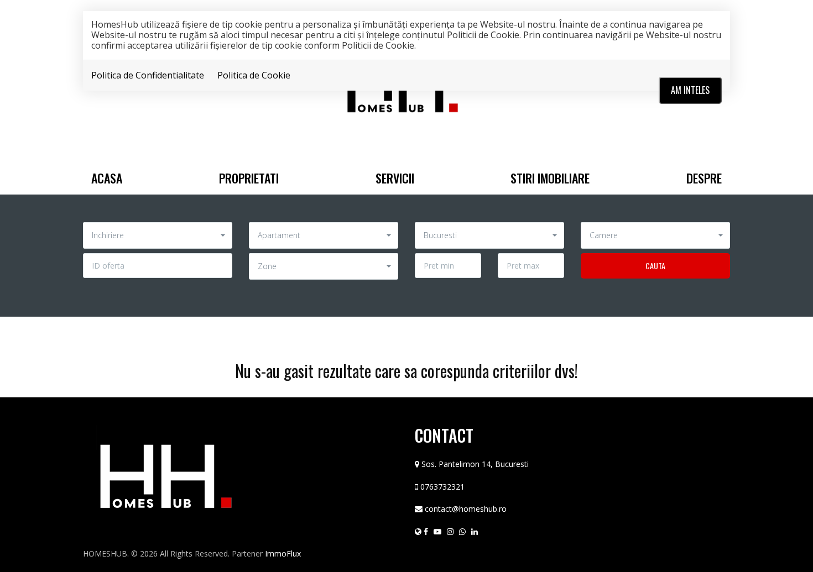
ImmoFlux (283, 553)
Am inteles (690, 90)
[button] (157, 235)
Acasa (106, 178)
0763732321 (442, 486)
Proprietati (249, 178)
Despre (704, 178)
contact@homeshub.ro (466, 508)
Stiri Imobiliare (550, 178)
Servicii (395, 178)
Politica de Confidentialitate (147, 75)
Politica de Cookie (253, 75)
